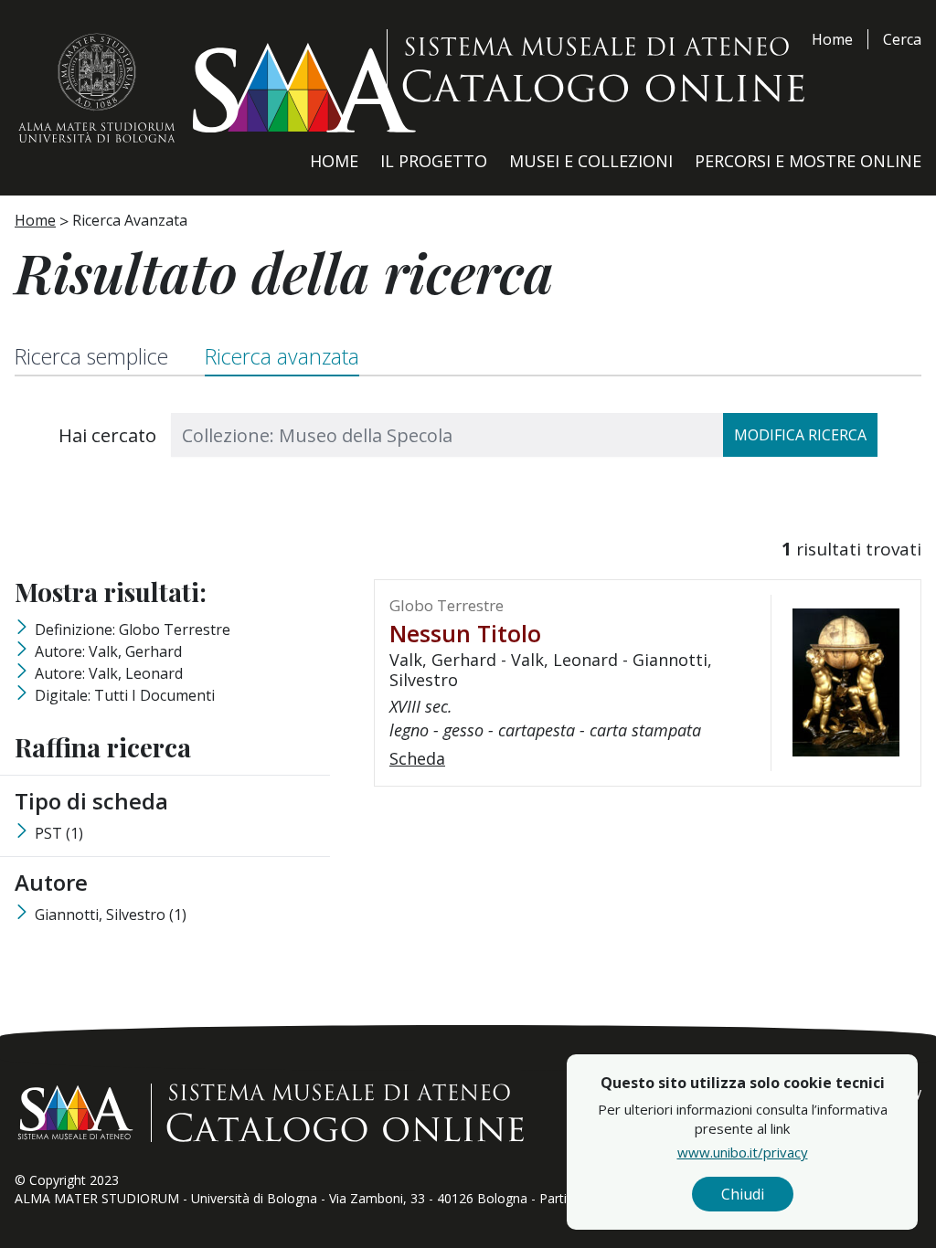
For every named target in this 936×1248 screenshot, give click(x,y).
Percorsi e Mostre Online (808, 161)
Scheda (417, 758)
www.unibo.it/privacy (742, 1152)
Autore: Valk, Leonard (109, 673)
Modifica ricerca (800, 435)
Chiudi (742, 1194)
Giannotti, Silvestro (110, 914)
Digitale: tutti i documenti (125, 695)
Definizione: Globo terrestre (132, 629)
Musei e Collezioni (591, 161)
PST (59, 833)
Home (832, 39)
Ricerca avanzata (282, 356)
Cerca (902, 39)
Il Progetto (433, 161)
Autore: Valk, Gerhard (108, 651)
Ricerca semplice (91, 356)
